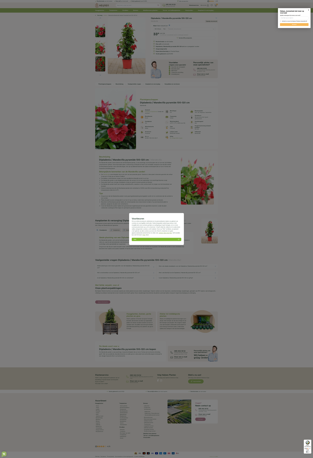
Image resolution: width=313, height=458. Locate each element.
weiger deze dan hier (165, 233)
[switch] (307, 452)
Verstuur (294, 24)
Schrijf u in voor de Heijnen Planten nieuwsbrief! (294, 21)
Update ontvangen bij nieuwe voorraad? (290, 15)
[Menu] (310, 441)
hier (144, 235)
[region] (156, 229)
